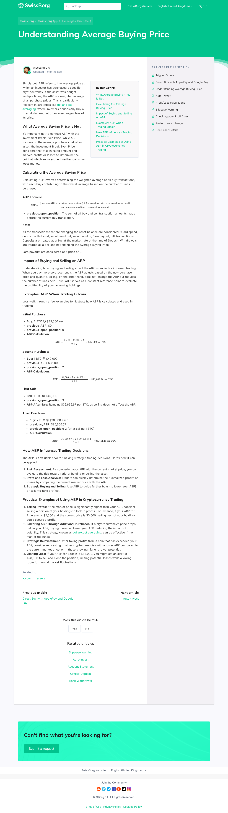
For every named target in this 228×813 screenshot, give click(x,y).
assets (41, 578)
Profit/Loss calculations (170, 102)
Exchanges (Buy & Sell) (76, 21)
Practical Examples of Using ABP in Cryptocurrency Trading (113, 145)
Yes (74, 628)
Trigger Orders (165, 75)
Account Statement (81, 666)
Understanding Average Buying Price (179, 89)
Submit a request (41, 748)
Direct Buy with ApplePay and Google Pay (182, 82)
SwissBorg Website (140, 6)
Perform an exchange (169, 123)
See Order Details (167, 130)
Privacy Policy (112, 806)
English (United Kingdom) (173, 6)
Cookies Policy (132, 806)
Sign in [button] (202, 6)
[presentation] (80, 205)
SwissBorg (27, 21)
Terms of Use (92, 806)
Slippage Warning (80, 652)
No (87, 628)
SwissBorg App (48, 21)
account (27, 578)
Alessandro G (41, 67)
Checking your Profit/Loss (172, 116)
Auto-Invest (131, 598)
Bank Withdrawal (80, 681)
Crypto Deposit (80, 673)
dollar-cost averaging (86, 532)
